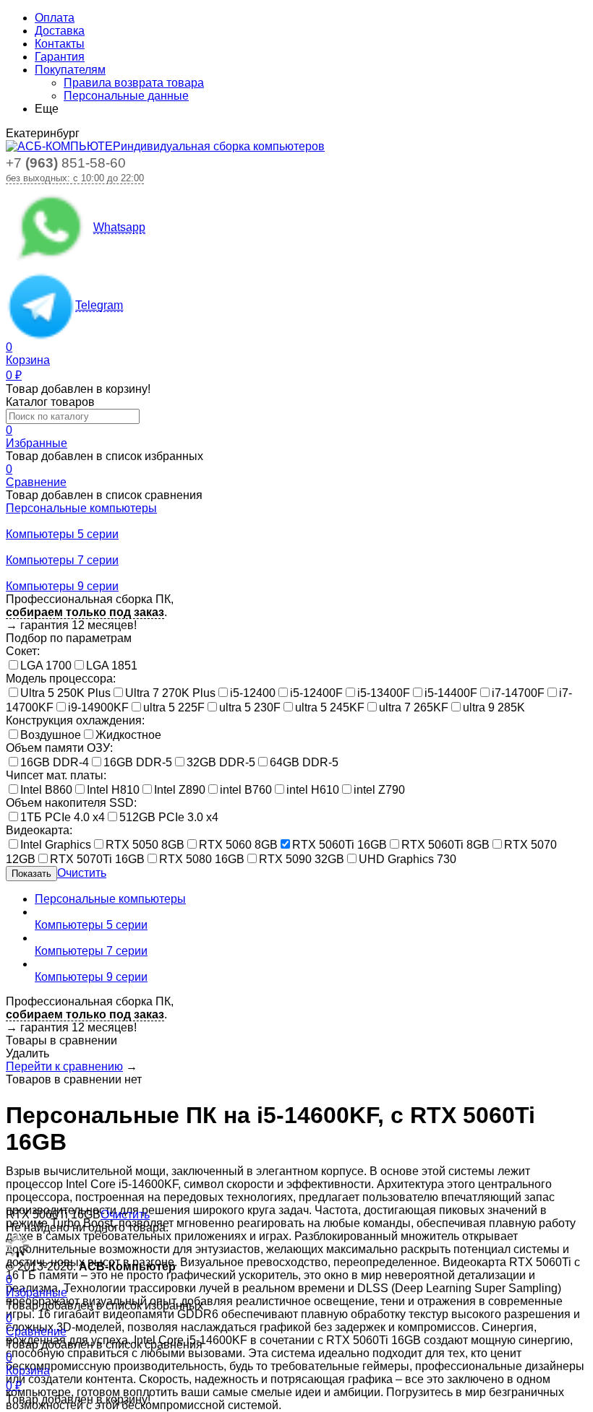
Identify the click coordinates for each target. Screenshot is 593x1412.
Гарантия (60, 57)
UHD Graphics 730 (407, 859)
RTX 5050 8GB (145, 845)
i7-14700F (518, 693)
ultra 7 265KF (413, 707)
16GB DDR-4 (54, 762)
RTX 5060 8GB (238, 845)
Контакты (60, 44)
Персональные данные (126, 96)
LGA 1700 (46, 665)
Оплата (54, 18)
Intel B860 (46, 790)
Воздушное (50, 735)
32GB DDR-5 (221, 762)
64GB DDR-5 (304, 762)
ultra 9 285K (494, 707)
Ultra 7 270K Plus (170, 693)
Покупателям (70, 70)
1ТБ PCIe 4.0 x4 (62, 817)
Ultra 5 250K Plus (65, 693)
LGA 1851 (111, 665)
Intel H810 (113, 790)
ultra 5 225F (174, 707)
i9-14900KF (98, 707)
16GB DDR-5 (137, 762)
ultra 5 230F (250, 707)
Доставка (60, 31)
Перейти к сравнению (64, 1066)
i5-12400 (253, 693)
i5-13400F (383, 693)
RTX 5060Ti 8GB (445, 845)
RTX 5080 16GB (201, 859)
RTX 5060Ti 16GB (339, 845)
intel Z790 (379, 790)
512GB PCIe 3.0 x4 (168, 817)
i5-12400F (316, 693)
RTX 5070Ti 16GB (97, 859)
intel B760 (246, 790)
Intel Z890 (179, 790)
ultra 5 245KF (329, 707)
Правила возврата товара (134, 83)
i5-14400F (451, 693)
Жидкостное (128, 735)
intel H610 (312, 790)
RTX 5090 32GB (301, 859)
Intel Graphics (55, 845)
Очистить (81, 873)
